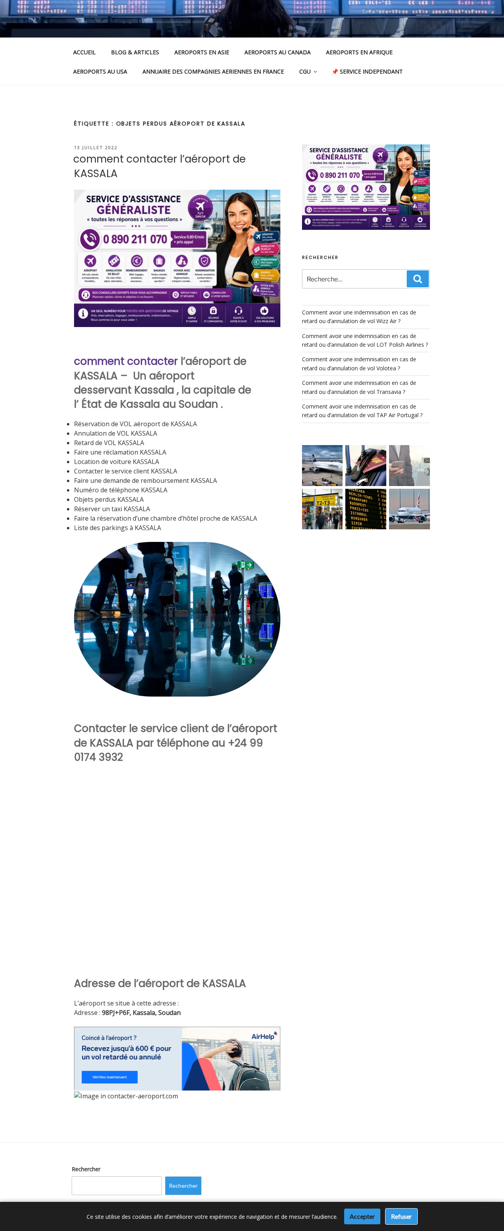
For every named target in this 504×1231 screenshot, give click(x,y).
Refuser (401, 1216)
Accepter (362, 1216)
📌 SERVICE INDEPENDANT (367, 71)
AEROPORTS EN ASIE (201, 52)
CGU (305, 71)
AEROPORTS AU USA (100, 71)
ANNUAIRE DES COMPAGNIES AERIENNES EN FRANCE (213, 71)
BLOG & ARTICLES (135, 52)
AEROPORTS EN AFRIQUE (359, 52)
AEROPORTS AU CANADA (278, 52)
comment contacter (126, 361)
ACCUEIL (84, 52)
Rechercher (86, 1169)
